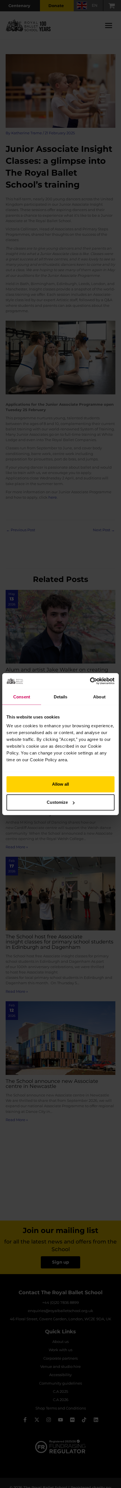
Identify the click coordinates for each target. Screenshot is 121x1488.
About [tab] (99, 696)
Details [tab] (61, 696)
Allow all (60, 784)
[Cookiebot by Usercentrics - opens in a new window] (90, 681)
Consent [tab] (21, 696)
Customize (57, 802)
